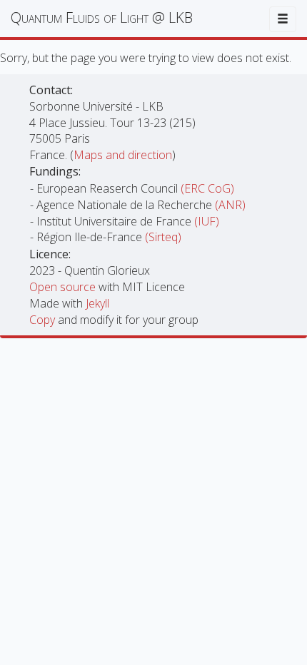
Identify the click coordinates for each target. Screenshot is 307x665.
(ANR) (230, 205)
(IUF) (206, 221)
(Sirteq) (163, 237)
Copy (43, 320)
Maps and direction (123, 155)
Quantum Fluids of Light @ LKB (102, 17)
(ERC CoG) (207, 188)
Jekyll (97, 303)
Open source (64, 287)
